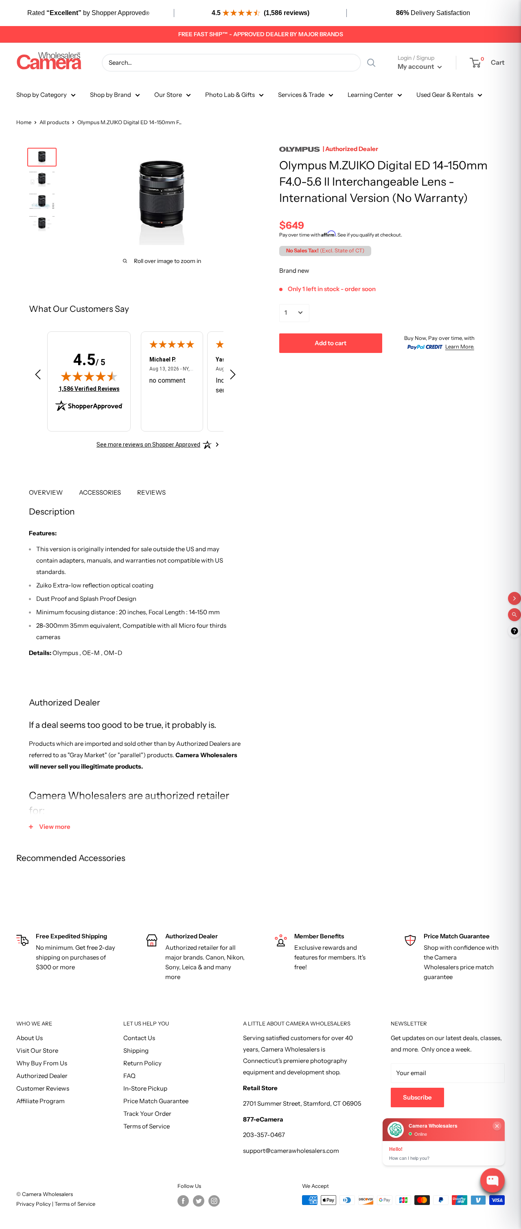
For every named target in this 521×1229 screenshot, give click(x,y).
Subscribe (417, 1097)
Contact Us (139, 1038)
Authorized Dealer (42, 1076)
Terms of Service (146, 1126)
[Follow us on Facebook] (183, 1201)
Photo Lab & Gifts (230, 95)
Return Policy (142, 1063)
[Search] (371, 63)
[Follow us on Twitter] (198, 1201)
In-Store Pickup (145, 1088)
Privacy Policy (34, 1204)
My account (417, 66)
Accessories (100, 492)
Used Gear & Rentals (444, 95)
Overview (46, 492)
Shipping (136, 1050)
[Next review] (233, 376)
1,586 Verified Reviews (89, 388)
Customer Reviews (42, 1088)
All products (54, 122)
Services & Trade (301, 95)
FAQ (129, 1076)
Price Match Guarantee (155, 1101)
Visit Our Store (37, 1050)
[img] (89, 376)
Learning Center (370, 95)
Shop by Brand (110, 95)
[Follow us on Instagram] (214, 1201)
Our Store (168, 95)
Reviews (151, 492)
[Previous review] (38, 376)
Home (23, 122)
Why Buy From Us (41, 1063)
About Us (29, 1038)
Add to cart (330, 342)
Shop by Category (41, 95)
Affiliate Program (40, 1101)
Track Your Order (147, 1113)
